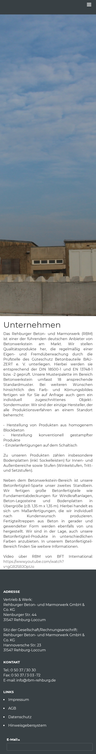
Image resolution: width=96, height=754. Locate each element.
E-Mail (12, 739)
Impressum (18, 700)
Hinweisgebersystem (27, 725)
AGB (12, 708)
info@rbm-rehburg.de (36, 680)
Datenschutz (19, 717)
